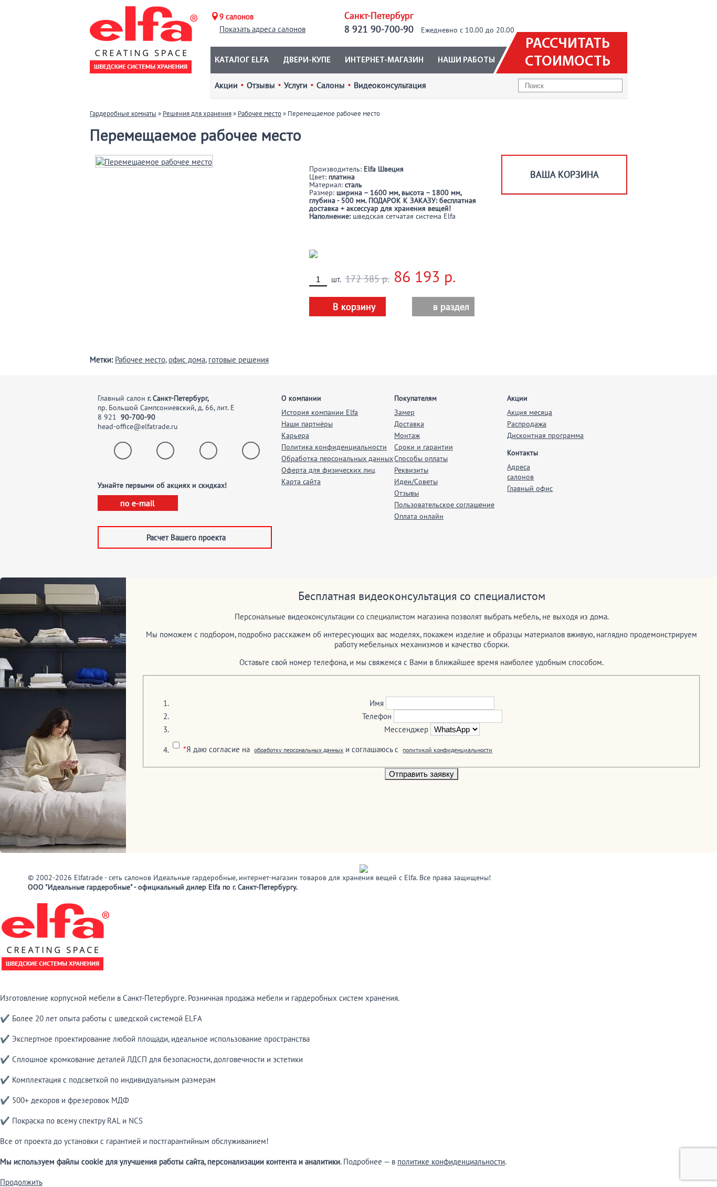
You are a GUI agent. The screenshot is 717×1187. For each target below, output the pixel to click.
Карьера (295, 435)
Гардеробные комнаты (123, 113)
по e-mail (137, 503)
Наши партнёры (307, 424)
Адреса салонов (520, 472)
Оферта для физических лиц (328, 470)
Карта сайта (301, 481)
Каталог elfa (242, 60)
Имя (377, 703)
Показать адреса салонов (262, 29)
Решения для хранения (197, 113)
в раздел (445, 307)
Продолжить (21, 1182)
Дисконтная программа (545, 435)
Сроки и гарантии (423, 447)
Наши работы (466, 60)
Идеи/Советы (416, 481)
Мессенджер (406, 729)
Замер (404, 412)
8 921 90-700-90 (379, 29)
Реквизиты (411, 470)
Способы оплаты (421, 458)
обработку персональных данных (298, 750)
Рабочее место (259, 113)
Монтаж (407, 435)
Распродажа (526, 424)
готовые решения (238, 360)
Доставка (409, 424)
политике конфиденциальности (451, 1162)
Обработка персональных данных (337, 458)
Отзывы (406, 493)
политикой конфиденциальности (447, 750)
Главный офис (530, 488)
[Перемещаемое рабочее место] (154, 161)
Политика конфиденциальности (334, 447)
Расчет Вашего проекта (186, 537)
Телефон (377, 716)
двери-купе (307, 60)
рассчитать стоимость (567, 53)
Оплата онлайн (419, 516)
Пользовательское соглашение (444, 504)
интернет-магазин (384, 60)
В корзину (354, 307)
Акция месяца (529, 412)
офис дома (186, 360)
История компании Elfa (319, 412)
